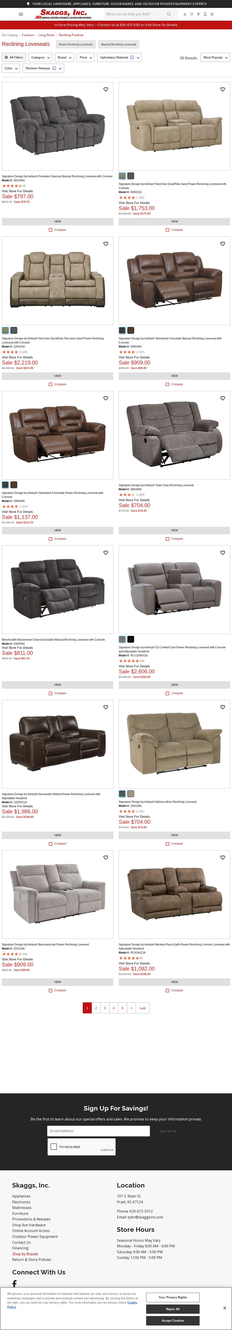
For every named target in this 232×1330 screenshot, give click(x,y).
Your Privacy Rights (173, 1297)
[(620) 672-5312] (205, 14)
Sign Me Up (168, 1131)
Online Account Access (31, 1230)
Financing (20, 1248)
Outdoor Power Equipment (35, 1236)
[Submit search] (169, 14)
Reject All (173, 1309)
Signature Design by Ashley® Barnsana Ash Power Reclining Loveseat (45, 944)
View (57, 221)
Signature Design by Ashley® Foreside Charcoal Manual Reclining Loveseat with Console (57, 176)
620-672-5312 (141, 1211)
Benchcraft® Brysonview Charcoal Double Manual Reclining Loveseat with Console (53, 639)
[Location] (199, 14)
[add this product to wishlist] (105, 89)
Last (143, 1008)
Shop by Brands (25, 1254)
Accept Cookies (173, 1320)
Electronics (21, 1201)
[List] (192, 14)
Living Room (46, 35)
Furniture (28, 35)
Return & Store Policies (31, 1259)
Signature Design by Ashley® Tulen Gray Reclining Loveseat (156, 485)
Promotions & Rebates (31, 1219)
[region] (116, 1308)
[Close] (225, 1308)
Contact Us (21, 1242)
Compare (60, 229)
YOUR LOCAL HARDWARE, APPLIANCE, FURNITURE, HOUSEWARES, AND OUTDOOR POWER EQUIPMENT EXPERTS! (119, 4)
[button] (21, 14)
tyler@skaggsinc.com (145, 1217)
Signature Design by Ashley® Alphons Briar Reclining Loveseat (157, 801)
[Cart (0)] (212, 14)
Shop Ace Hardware (29, 1225)
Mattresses (21, 1207)
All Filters (16, 57)
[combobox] (40, 57)
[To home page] (63, 14)
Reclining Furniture (71, 35)
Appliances (21, 1196)
